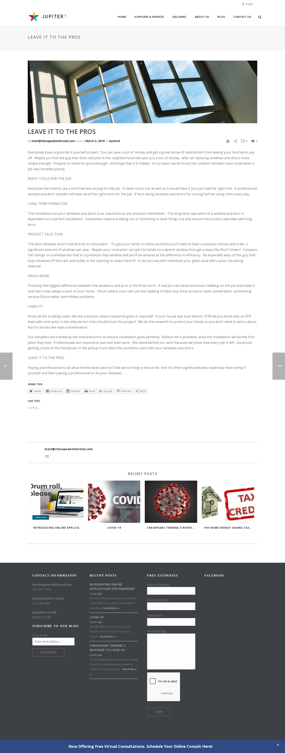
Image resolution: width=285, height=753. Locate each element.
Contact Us (242, 17)
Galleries (179, 17)
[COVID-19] (114, 502)
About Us (202, 17)
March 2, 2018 (95, 141)
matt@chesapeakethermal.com (53, 141)
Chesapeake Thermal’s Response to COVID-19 (172, 528)
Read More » (111, 608)
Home (122, 17)
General (217, 45)
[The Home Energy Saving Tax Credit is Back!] (228, 502)
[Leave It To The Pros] (142, 92)
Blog (221, 17)
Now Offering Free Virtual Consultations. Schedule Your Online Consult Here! (140, 746)
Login (249, 4)
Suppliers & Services (149, 17)
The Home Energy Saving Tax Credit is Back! (229, 528)
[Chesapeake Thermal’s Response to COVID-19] (171, 502)
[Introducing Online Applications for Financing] (57, 502)
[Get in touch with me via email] (47, 456)
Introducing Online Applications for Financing (58, 528)
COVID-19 (114, 528)
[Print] (228, 140)
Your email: (39, 635)
